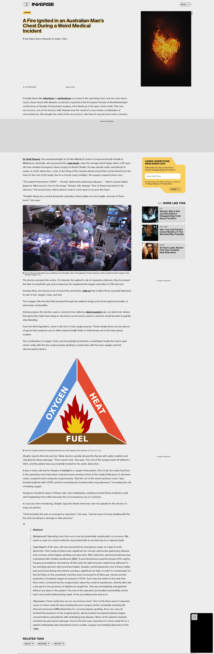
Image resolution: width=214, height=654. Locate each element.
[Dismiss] (210, 615)
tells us (87, 290)
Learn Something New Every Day (157, 162)
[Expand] (193, 615)
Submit (174, 189)
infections (48, 98)
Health (27, 644)
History (57, 644)
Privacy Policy (167, 184)
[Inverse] (42, 4)
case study (73, 163)
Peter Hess (31, 87)
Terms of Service (153, 184)
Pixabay (192, 13)
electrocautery (94, 312)
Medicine (42, 644)
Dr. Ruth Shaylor (31, 159)
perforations (64, 98)
